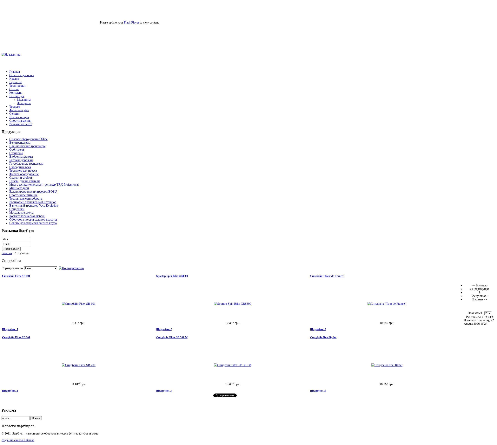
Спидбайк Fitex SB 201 (16, 337)
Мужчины (24, 99)
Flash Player (131, 22)
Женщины (24, 103)
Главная (7, 253)
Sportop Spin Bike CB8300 (172, 276)
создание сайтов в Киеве (18, 440)
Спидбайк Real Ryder (323, 337)
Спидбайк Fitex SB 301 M (172, 337)
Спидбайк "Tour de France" (327, 276)
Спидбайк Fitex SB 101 (16, 276)
